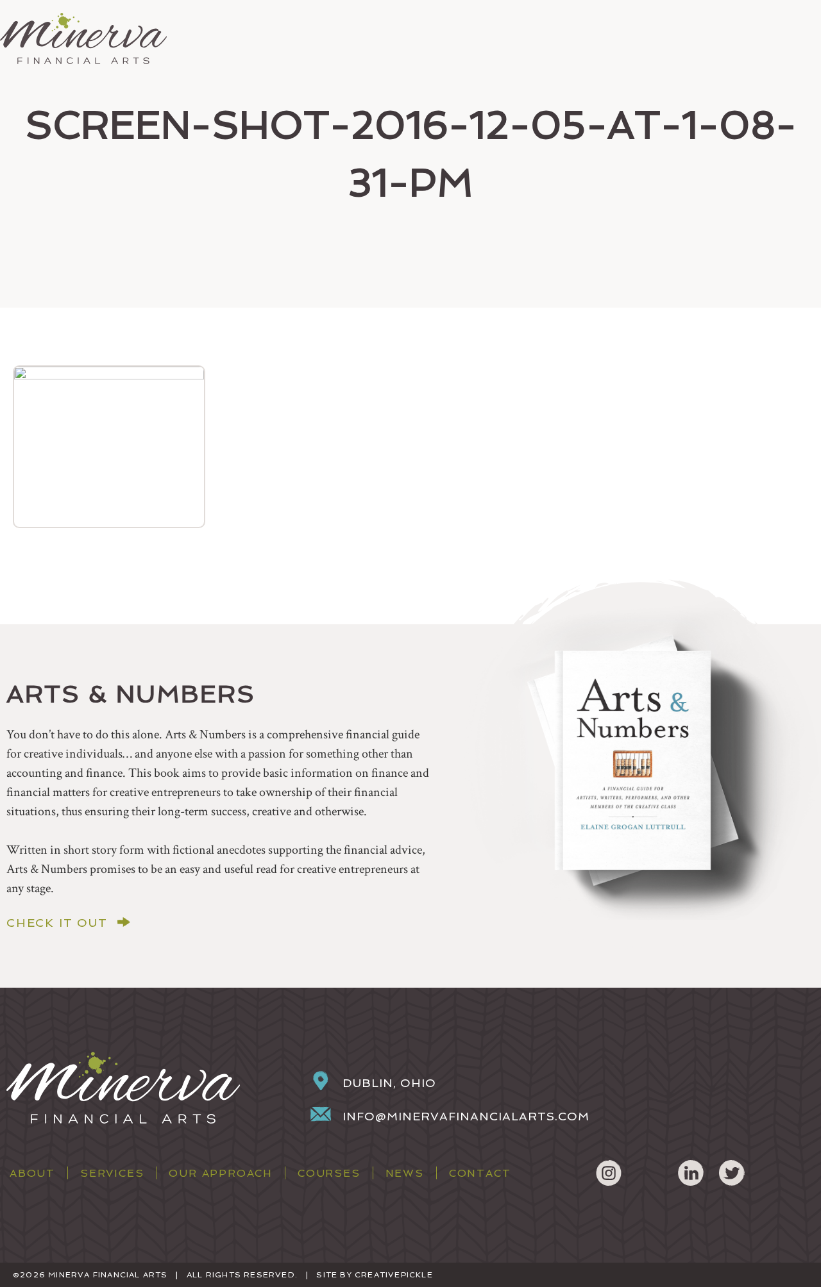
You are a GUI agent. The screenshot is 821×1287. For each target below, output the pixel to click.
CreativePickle (394, 1274)
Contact (480, 1173)
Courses (329, 1173)
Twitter (732, 1173)
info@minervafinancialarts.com (466, 1116)
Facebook (650, 1173)
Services (112, 1173)
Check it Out (57, 923)
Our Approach (221, 1173)
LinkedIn (691, 1173)
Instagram (609, 1173)
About (32, 1173)
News (404, 1173)
